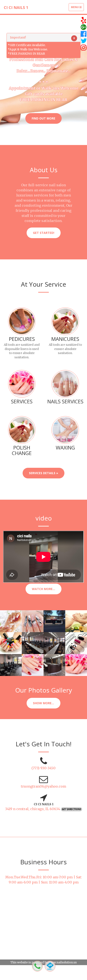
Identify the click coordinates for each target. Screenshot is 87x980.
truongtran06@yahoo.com (43, 786)
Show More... (43, 703)
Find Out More (43, 118)
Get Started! (43, 233)
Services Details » (43, 473)
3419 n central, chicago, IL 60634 (33, 809)
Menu (77, 8)
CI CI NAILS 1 (16, 7)
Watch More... (43, 589)
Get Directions (71, 809)
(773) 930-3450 (43, 768)
